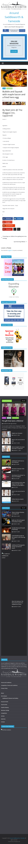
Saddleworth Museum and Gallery (10, 698)
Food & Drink (9, 88)
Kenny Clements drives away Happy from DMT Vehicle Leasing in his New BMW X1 (18, 484)
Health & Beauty (15, 417)
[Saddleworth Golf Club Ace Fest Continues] (6, 462)
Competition (4, 713)
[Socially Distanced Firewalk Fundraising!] (6, 529)
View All (23, 400)
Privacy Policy (4, 688)
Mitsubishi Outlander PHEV (18, 468)
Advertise (3, 719)
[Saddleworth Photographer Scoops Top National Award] (6, 547)
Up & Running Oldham (19, 241)
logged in (10, 250)
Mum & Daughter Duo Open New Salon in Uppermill (18, 447)
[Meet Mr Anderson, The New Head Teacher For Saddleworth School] (6, 604)
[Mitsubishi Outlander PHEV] (6, 470)
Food (4, 88)
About (2, 693)
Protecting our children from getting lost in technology (15, 237)
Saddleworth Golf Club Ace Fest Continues (18, 461)
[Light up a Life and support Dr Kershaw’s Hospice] (6, 522)
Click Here (14, 51)
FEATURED (9, 417)
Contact (3, 721)
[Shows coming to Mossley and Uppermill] (6, 514)
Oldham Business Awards (18, 499)
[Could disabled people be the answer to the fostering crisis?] (6, 538)
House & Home (4, 701)
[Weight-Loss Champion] (6, 434)
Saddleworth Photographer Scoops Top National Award (18, 546)
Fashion (4, 417)
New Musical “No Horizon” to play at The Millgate (18, 476)
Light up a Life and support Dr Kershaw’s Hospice (18, 520)
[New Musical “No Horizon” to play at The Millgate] (6, 477)
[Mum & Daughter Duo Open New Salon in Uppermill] (6, 448)
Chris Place (13, 100)
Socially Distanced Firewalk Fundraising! (18, 528)
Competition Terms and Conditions (9, 685)
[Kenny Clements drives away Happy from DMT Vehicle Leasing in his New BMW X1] (6, 485)
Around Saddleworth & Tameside (14, 17)
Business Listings (5, 710)
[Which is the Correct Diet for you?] (6, 441)
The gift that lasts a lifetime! (12, 421)
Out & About (4, 696)
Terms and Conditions (6, 682)
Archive (2, 716)
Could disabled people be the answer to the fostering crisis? (18, 537)
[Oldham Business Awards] (6, 500)
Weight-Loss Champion (17, 433)
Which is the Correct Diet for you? (18, 440)
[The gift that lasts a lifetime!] (14, 409)
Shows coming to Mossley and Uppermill (18, 513)
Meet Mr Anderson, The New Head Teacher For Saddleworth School (17, 603)
